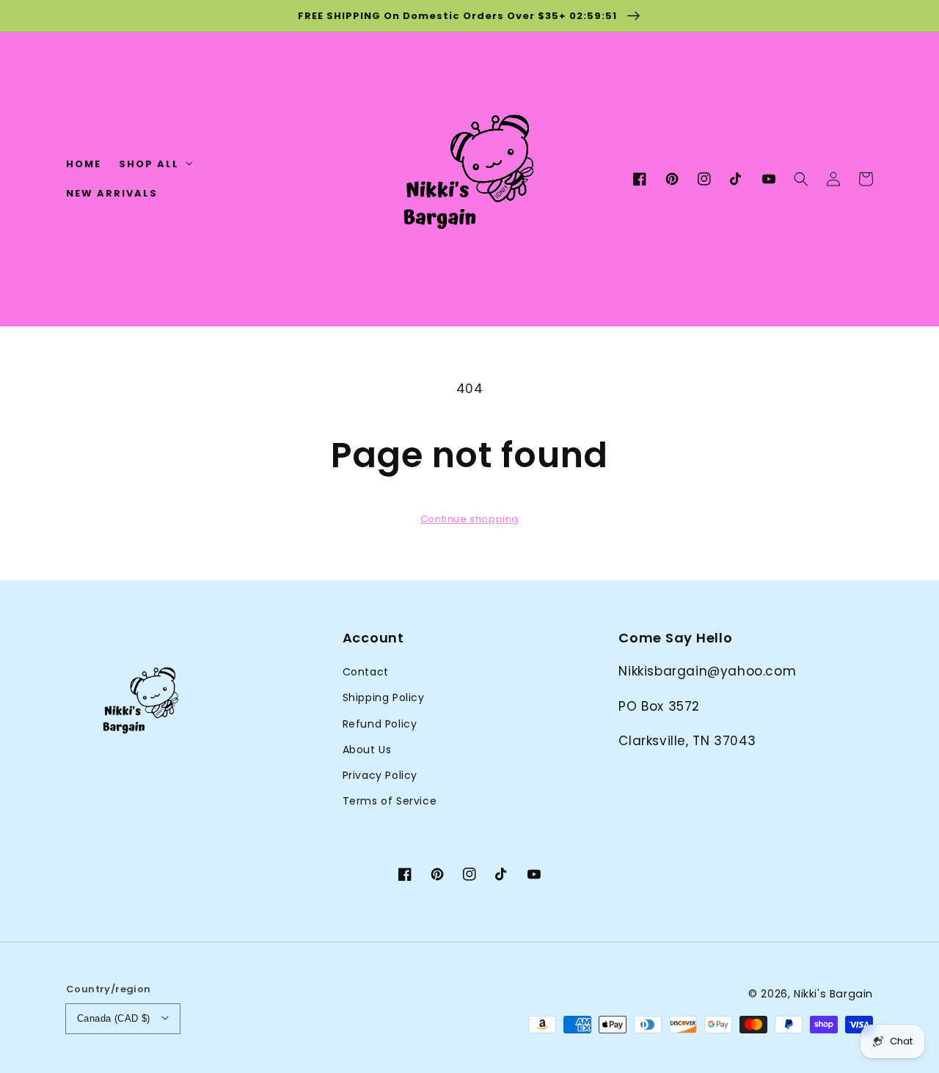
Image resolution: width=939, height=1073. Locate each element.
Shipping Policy (384, 697)
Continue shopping (469, 519)
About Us (367, 749)
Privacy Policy (380, 775)
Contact (366, 671)
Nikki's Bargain (833, 993)
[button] (801, 180)
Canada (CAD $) (113, 1018)
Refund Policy (380, 724)
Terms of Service (390, 801)
